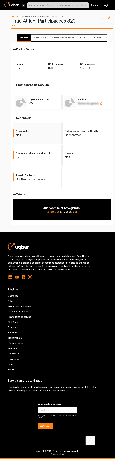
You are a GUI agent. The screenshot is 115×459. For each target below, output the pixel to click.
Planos (94, 5)
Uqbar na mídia (15, 343)
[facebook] (23, 277)
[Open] (87, 5)
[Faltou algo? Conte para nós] (109, 18)
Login (10, 364)
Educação (13, 348)
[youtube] (17, 277)
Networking (13, 353)
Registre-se (13, 359)
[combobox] (58, 5)
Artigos (11, 301)
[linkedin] (11, 277)
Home (15, 16)
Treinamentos (15, 337)
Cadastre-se (53, 211)
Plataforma (13, 322)
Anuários (12, 332)
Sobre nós (13, 295)
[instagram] (30, 277)
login (75, 211)
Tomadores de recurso (19, 306)
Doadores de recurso (18, 311)
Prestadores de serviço (19, 316)
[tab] (24, 37)
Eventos (12, 327)
